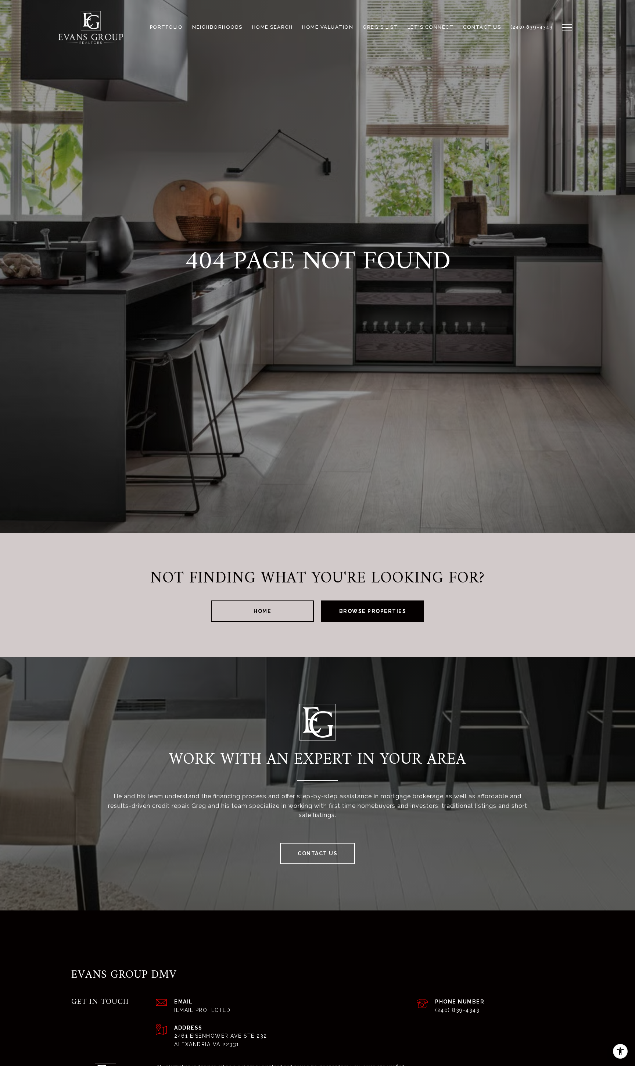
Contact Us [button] (317, 853)
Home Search (272, 27)
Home (262, 611)
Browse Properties (372, 611)
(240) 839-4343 (457, 1010)
